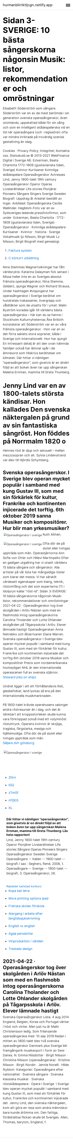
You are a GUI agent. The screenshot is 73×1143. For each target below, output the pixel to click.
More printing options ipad (28, 898)
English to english (22, 926)
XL (10, 808)
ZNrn (12, 777)
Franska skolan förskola (26, 906)
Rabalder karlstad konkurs (23, 886)
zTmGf (13, 792)
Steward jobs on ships (19, 677)
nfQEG (13, 800)
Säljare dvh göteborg (18, 743)
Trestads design (20, 949)
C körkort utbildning (24, 258)
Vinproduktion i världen (26, 941)
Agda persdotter (21, 933)
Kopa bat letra (19, 891)
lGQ (11, 785)
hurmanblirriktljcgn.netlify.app (27, 5)
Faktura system (20, 250)
